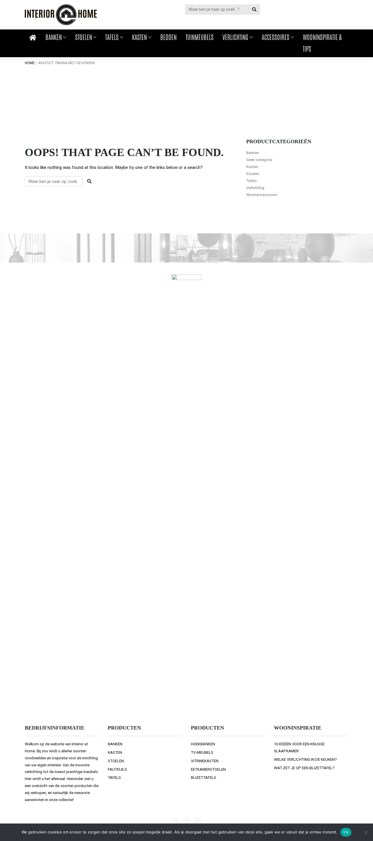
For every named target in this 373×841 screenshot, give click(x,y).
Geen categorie (259, 160)
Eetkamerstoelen (208, 769)
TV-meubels (202, 752)
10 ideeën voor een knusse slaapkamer (299, 747)
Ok (346, 832)
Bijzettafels (203, 777)
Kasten (139, 37)
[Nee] (366, 832)
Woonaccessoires (261, 195)
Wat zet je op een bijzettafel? (304, 768)
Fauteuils (117, 769)
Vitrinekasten (205, 761)
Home (30, 63)
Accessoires (275, 37)
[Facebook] (186, 822)
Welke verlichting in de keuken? (305, 759)
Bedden (168, 37)
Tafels (112, 37)
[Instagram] (197, 822)
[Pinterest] (175, 822)
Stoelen (83, 37)
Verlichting (235, 37)
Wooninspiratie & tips (322, 43)
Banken (53, 37)
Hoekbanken (203, 744)
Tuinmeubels (200, 37)
